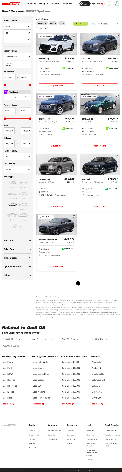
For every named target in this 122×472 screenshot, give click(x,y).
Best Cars (32, 443)
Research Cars (33, 448)
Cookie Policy (90, 459)
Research (55, 3)
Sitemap (69, 443)
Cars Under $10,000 (111, 439)
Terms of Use (90, 431)
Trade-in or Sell (34, 435)
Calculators (70, 431)
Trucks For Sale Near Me (112, 435)
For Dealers (67, 3)
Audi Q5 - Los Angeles (42, 339)
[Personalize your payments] (73, 61)
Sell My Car (43, 3)
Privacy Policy (90, 435)
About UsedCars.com (54, 431)
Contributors (71, 435)
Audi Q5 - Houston (100, 339)
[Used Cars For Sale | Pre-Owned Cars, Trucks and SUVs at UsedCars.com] (11, 3)
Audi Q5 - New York (11, 339)
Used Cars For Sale (110, 431)
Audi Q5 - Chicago (70, 339)
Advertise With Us (53, 439)
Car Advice (32, 439)
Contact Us (51, 435)
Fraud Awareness (91, 439)
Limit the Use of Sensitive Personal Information (91, 452)
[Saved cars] (109, 3)
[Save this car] (73, 36)
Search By (32, 431)
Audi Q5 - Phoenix (11, 346)
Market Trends (71, 439)
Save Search (80, 24)
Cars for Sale (30, 3)
